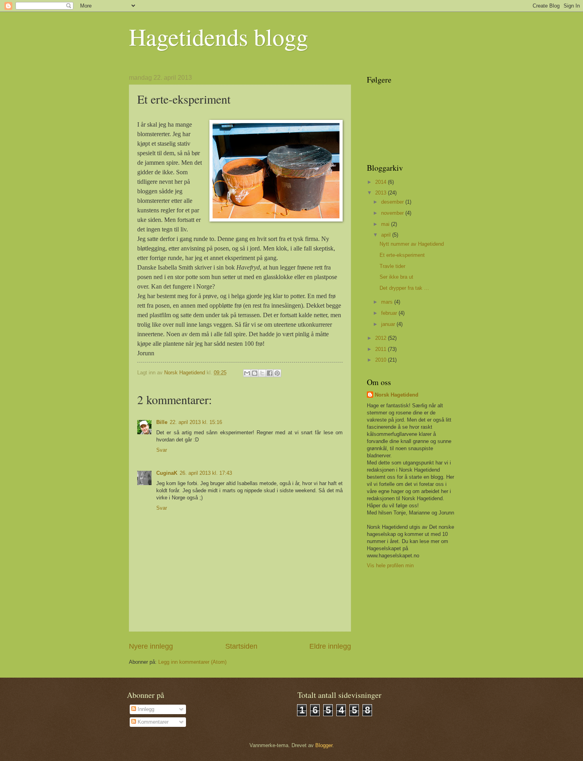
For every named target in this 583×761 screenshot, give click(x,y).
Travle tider (392, 266)
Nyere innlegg (151, 646)
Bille (161, 422)
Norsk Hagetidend (396, 395)
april (386, 235)
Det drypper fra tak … (404, 288)
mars (387, 302)
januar (389, 324)
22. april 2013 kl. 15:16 (196, 422)
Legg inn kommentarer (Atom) (192, 662)
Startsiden (241, 646)
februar (390, 313)
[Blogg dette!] (255, 373)
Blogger (323, 745)
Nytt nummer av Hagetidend (412, 244)
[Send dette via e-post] (247, 373)
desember (393, 202)
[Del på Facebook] (270, 373)
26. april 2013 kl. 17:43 (206, 473)
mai (386, 224)
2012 (381, 338)
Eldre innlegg (330, 646)
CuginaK (166, 473)
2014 (381, 182)
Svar (161, 450)
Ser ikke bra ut (396, 277)
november (393, 213)
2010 (381, 360)
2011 (381, 349)
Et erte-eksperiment (402, 255)
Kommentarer (152, 722)
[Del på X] (262, 373)
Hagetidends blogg (218, 36)
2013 (381, 193)
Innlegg (145, 709)
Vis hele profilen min (390, 565)
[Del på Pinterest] (277, 373)
